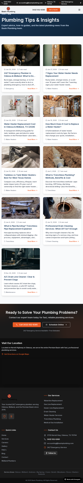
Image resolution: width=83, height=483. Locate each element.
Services (5, 439)
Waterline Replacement (53, 401)
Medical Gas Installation (53, 423)
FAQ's (4, 450)
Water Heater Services (53, 415)
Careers (5, 442)
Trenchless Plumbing (52, 419)
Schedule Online (56, 325)
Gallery (4, 446)
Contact (5, 457)
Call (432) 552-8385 (28, 325)
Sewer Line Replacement (54, 408)
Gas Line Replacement (53, 404)
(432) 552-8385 (38, 10)
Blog (3, 453)
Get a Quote (53, 10)
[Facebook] (80, 3)
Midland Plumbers (9, 461)
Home (4, 14)
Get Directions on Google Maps (16, 354)
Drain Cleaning (50, 412)
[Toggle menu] (79, 10)
